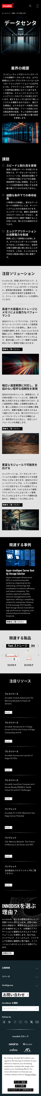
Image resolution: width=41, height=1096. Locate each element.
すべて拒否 (19, 1086)
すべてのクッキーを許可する (20, 1090)
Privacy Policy (30, 1075)
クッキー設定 (19, 1082)
